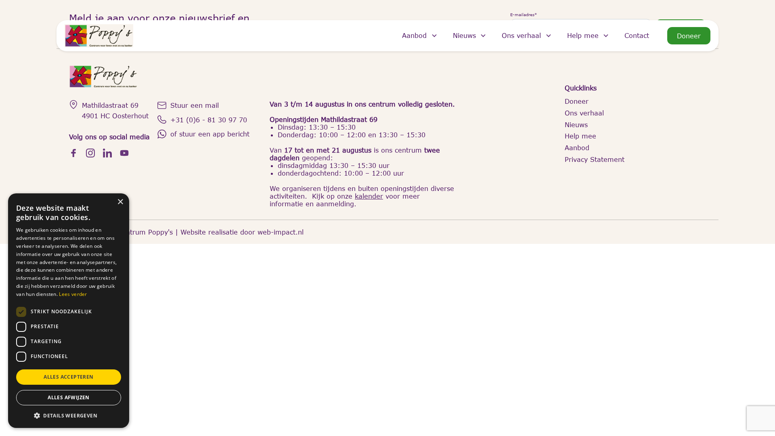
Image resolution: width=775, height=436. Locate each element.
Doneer (689, 36)
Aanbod (414, 35)
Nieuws (464, 35)
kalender (369, 196)
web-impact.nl (281, 232)
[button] (68, 415)
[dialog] (68, 310)
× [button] (120, 202)
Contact (636, 35)
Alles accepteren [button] (68, 376)
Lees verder (73, 294)
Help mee (583, 35)
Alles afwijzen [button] (69, 397)
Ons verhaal (521, 35)
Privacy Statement (594, 159)
